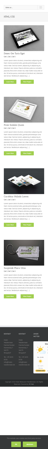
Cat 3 (9, 128)
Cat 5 (13, 57)
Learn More (10, 82)
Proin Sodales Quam (14, 125)
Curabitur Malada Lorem (16, 196)
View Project (27, 82)
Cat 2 (9, 57)
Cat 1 (5, 57)
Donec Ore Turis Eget (14, 53)
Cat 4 (13, 128)
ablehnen (29, 444)
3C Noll (31, 384)
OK (16, 444)
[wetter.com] (40, 371)
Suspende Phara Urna (15, 268)
